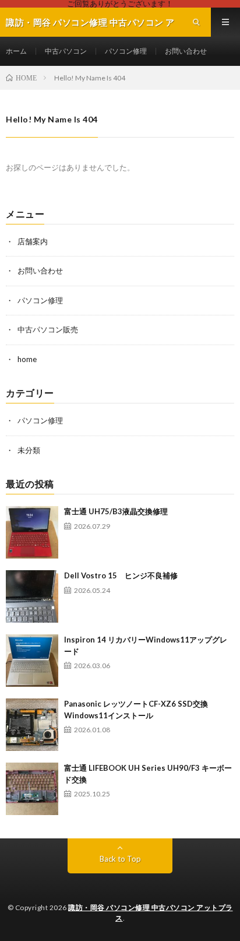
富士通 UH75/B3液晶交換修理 (116, 511)
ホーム (16, 51)
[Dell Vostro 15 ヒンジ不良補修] (32, 596)
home (27, 359)
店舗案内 (32, 241)
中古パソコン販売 (47, 329)
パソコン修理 (126, 51)
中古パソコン (66, 51)
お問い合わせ (186, 51)
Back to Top (120, 858)
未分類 (28, 450)
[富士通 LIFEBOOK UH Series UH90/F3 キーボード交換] (32, 789)
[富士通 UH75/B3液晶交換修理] (32, 532)
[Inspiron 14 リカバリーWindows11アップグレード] (32, 660)
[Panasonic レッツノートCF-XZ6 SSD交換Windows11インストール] (32, 724)
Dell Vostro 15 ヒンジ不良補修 (121, 575)
